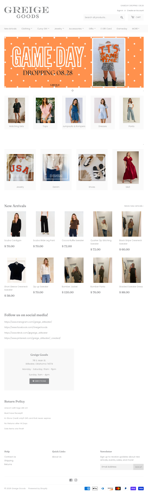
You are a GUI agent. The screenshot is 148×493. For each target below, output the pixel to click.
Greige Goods (19, 488)
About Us (56, 456)
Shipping (8, 460)
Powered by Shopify (37, 488)
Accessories (75, 28)
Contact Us (10, 456)
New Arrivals (10, 28)
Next (139, 62)
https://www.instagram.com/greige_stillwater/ (28, 322)
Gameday (121, 28)
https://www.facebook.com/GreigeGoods (25, 327)
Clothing (26, 28)
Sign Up (138, 467)
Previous (9, 62)
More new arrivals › (134, 205)
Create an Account (135, 10)
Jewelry (58, 28)
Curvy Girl (42, 28)
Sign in (120, 10)
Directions (40, 381)
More (135, 28)
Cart (138, 17)
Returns (8, 464)
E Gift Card (106, 28)
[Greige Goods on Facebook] (70, 480)
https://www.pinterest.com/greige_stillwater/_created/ (32, 338)
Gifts (91, 28)
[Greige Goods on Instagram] (75, 480)
